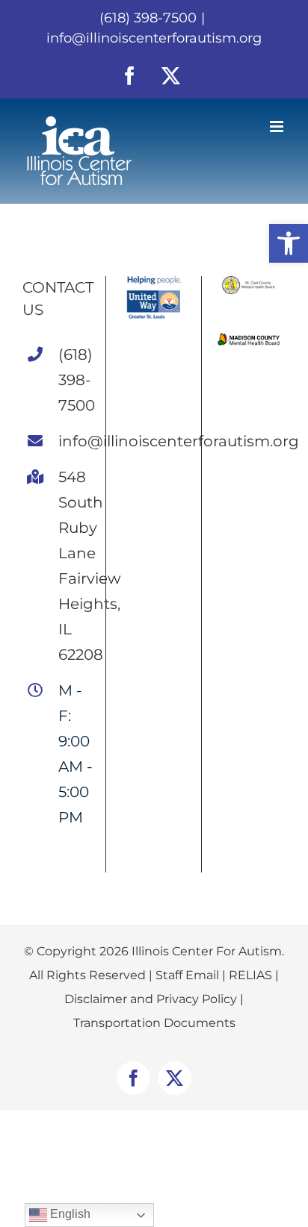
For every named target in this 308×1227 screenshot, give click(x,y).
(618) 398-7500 (76, 380)
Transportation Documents (154, 1023)
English (68, 1214)
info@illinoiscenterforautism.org (154, 38)
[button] (288, 243)
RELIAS (250, 975)
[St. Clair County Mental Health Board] (249, 282)
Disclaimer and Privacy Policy (150, 999)
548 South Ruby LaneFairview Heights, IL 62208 (76, 566)
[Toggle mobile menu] (278, 126)
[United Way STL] (153, 282)
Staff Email (187, 975)
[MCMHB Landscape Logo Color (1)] (249, 337)
